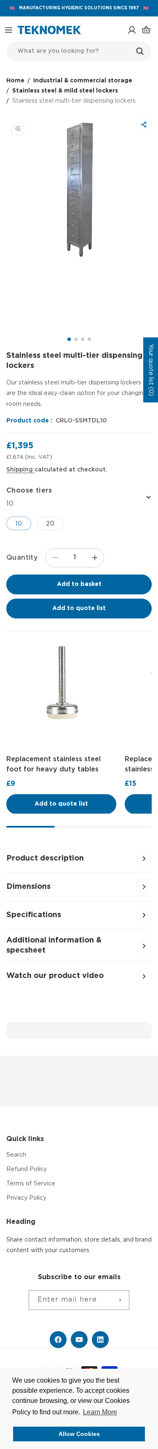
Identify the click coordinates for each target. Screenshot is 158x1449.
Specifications (33, 915)
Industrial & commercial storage (82, 80)
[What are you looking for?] (142, 51)
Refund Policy (26, 1169)
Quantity (22, 558)
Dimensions (28, 886)
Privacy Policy (26, 1198)
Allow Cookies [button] (79, 1433)
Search (16, 1155)
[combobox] (79, 51)
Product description (45, 858)
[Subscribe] (119, 1300)
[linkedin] (100, 1339)
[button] (8, 30)
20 (50, 523)
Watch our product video (55, 975)
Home (15, 80)
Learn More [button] (100, 1412)
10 (18, 523)
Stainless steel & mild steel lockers (65, 90)
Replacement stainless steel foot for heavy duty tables (53, 764)
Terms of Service (30, 1183)
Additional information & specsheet (54, 945)
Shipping (20, 469)
